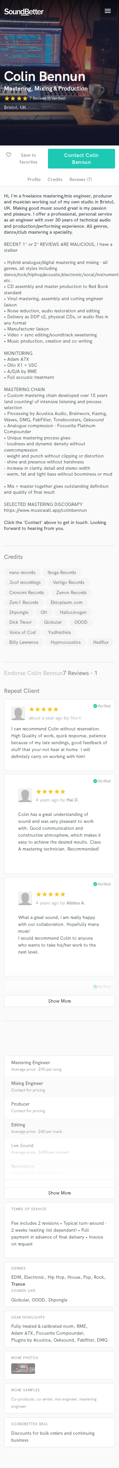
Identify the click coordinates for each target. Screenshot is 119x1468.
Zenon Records (71, 592)
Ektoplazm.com (67, 602)
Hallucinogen (73, 612)
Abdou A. (75, 903)
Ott (44, 612)
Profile (34, 179)
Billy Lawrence (23, 642)
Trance (18, 1284)
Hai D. (72, 800)
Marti (76, 718)
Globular (53, 622)
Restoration (22, 1166)
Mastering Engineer (30, 1062)
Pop (87, 1277)
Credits (55, 179)
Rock (99, 1277)
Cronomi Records (26, 592)
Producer (20, 1104)
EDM (16, 1277)
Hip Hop (56, 1277)
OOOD (81, 622)
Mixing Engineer (27, 1083)
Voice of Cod (22, 632)
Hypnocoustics (66, 642)
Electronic (34, 1277)
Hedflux (100, 642)
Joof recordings (25, 582)
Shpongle (18, 612)
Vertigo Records (68, 582)
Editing (18, 1125)
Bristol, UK (15, 107)
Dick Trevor (20, 622)
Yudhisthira (59, 632)
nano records (22, 572)
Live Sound (22, 1145)
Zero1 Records (23, 602)
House (73, 1277)
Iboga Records (62, 572)
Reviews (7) (80, 179)
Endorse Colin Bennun (33, 673)
